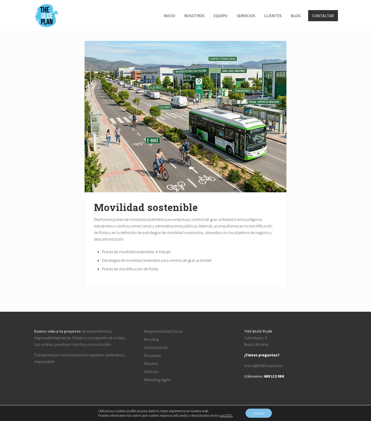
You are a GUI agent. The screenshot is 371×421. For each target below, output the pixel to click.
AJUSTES (226, 415)
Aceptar (258, 413)
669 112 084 (274, 376)
